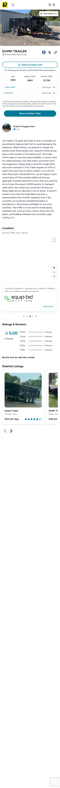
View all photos (50, 13)
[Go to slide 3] (33, 316)
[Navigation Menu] (52, 5)
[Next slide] (36, 316)
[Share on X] (49, 52)
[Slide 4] (31, 43)
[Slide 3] (28, 43)
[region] (30, 258)
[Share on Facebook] (44, 52)
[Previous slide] (23, 316)
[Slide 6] (35, 43)
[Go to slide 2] (30, 316)
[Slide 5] (33, 43)
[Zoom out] (54, 272)
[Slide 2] (26, 43)
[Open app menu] (13, 5)
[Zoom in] (54, 267)
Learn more (48, 306)
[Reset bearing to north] (54, 276)
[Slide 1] (24, 43)
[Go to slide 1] (27, 316)
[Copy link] (55, 52)
